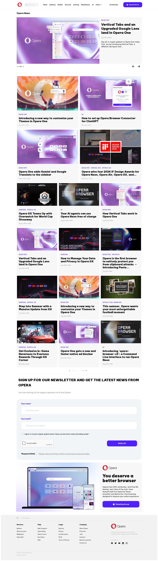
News (45, 4)
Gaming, (23, 210)
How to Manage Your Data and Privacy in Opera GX (78, 260)
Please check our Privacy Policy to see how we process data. (64, 454)
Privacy (116, 254)
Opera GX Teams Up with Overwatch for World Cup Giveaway (36, 216)
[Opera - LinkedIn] (123, 543)
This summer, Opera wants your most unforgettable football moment (120, 309)
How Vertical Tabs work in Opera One (116, 26)
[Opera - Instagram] (126, 543)
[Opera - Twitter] (115, 543)
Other (98, 4)
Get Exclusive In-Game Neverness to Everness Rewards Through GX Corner (34, 355)
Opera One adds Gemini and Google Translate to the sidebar (42, 173)
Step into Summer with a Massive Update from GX (35, 308)
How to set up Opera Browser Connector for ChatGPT (108, 120)
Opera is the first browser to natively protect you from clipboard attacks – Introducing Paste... (120, 263)
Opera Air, (96, 168)
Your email (25, 419)
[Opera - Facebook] (112, 543)
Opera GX (106, 168)
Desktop (52, 4)
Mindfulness (85, 4)
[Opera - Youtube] (119, 543)
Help (39, 525)
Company (83, 525)
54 (83, 370)
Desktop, (86, 168)
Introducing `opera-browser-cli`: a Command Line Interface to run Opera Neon (121, 355)
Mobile (60, 4)
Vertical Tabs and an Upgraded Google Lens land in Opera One (34, 261)
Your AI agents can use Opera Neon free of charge (78, 215)
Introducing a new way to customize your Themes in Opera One (46, 120)
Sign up (122, 443)
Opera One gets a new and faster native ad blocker (78, 352)
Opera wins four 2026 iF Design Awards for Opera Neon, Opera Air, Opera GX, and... (110, 173)
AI (93, 4)
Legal (61, 525)
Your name (25, 404)
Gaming (76, 4)
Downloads (114, 4)
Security (68, 4)
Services (20, 525)
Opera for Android (112, 302)
